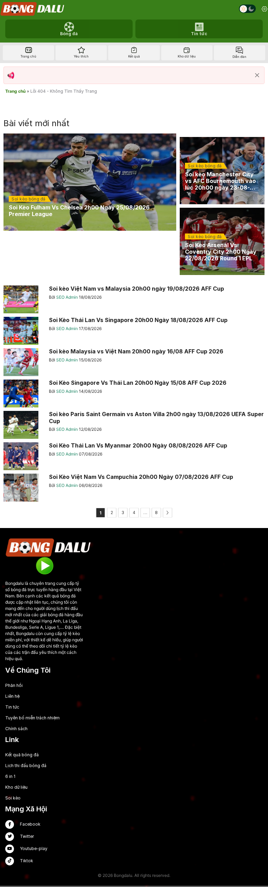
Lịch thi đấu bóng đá (25, 765)
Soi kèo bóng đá (29, 198)
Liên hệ (12, 696)
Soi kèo (13, 798)
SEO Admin (67, 297)
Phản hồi (14, 685)
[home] (33, 9)
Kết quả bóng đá (22, 754)
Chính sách (16, 728)
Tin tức (12, 707)
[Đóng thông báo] (257, 75)
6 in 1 (10, 776)
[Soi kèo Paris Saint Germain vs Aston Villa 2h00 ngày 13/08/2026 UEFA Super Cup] (134, 425)
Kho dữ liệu (16, 787)
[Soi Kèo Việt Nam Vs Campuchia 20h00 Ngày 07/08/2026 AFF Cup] (134, 488)
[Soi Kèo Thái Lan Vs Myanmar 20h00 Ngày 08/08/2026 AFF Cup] (134, 456)
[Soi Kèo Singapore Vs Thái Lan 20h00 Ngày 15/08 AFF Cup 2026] (134, 393)
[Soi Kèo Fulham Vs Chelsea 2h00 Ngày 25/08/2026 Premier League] (89, 182)
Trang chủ (15, 91)
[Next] (167, 513)
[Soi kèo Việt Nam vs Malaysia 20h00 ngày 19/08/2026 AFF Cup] (134, 299)
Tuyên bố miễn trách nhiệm (32, 717)
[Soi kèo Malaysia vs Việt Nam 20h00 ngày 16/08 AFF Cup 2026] (134, 362)
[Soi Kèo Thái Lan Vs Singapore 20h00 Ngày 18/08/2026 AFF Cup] (134, 331)
